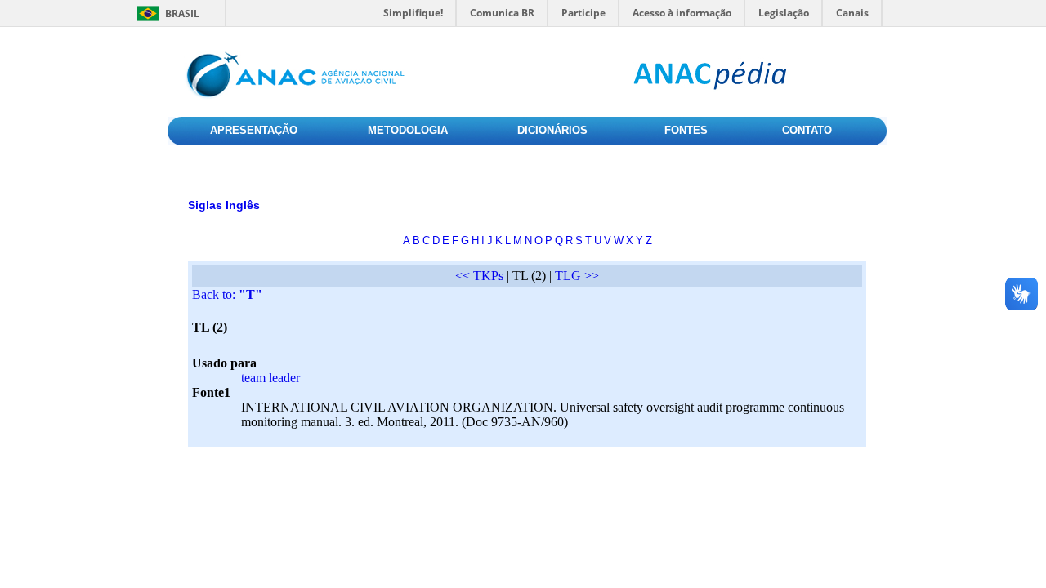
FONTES (686, 130)
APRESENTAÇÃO (253, 130)
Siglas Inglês (224, 205)
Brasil (182, 13)
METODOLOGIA (408, 130)
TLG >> (577, 276)
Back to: (227, 294)
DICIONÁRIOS (552, 130)
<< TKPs (479, 276)
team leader (270, 378)
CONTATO (807, 130)
